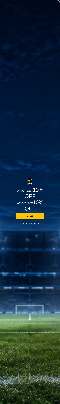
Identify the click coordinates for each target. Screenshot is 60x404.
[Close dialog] (58, 2)
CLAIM (30, 216)
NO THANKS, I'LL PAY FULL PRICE (30, 223)
